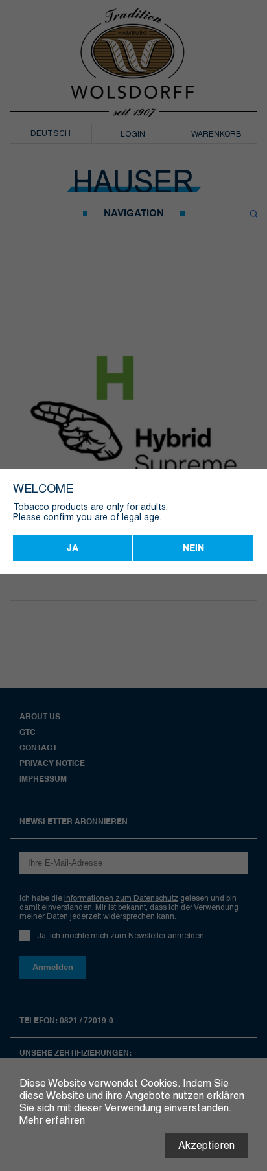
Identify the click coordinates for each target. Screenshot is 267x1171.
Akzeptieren (206, 1145)
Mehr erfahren (52, 1120)
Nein (193, 548)
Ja (72, 548)
